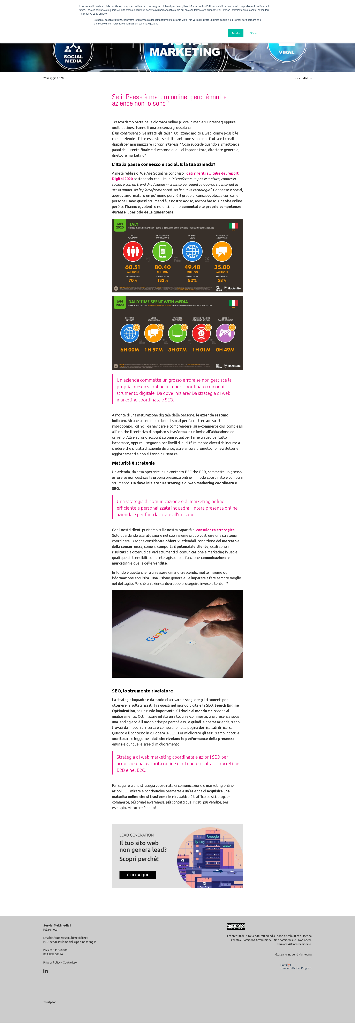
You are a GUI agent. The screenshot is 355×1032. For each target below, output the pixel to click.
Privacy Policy (52, 962)
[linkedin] (45, 971)
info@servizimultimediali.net (69, 937)
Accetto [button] (236, 33)
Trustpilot (49, 1002)
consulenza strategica (215, 530)
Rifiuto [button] (253, 33)
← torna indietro (300, 78)
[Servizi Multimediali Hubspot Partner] (295, 972)
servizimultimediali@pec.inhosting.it (73, 942)
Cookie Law (70, 962)
